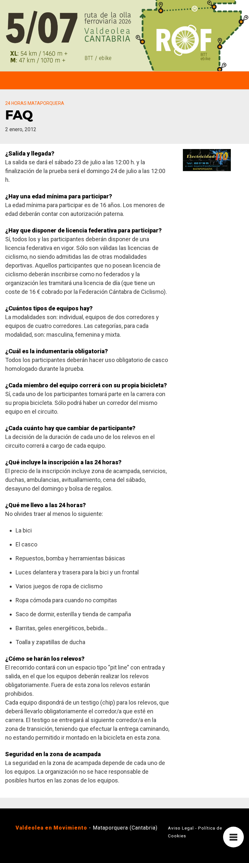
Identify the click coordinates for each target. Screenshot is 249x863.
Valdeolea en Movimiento (51, 828)
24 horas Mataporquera (34, 103)
